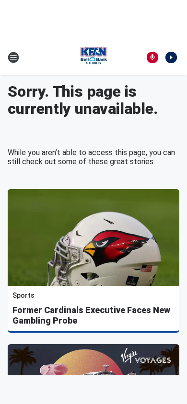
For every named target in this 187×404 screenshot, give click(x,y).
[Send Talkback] (152, 57)
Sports (23, 295)
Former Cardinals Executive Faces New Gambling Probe (91, 315)
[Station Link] (93, 57)
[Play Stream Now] (171, 57)
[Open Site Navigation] (13, 57)
